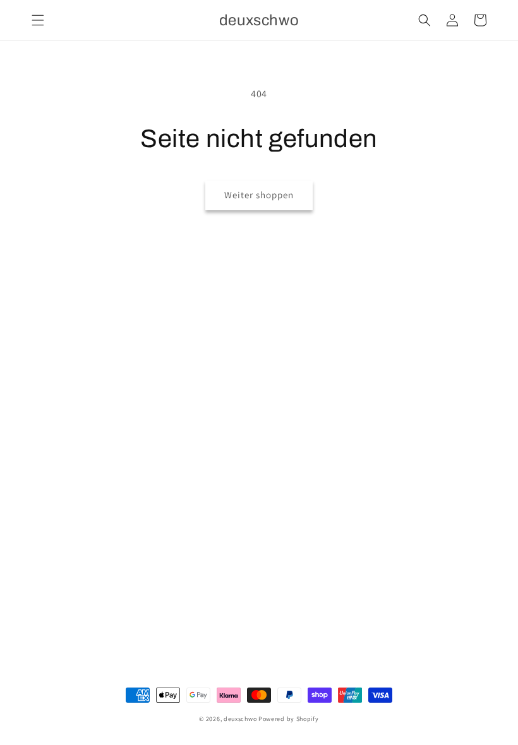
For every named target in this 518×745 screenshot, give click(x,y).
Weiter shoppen (259, 195)
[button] (38, 20)
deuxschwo (240, 719)
